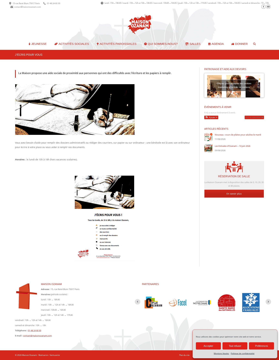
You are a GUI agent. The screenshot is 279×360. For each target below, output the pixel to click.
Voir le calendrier (253, 117)
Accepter (208, 346)
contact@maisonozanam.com (27, 6)
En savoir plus (234, 193)
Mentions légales (221, 353)
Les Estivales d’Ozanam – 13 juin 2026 (232, 146)
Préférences (261, 346)
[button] (211, 117)
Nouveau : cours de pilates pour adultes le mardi (238, 134)
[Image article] (208, 137)
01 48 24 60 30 (53, 3)
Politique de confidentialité (242, 353)
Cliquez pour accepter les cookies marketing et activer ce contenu (234, 85)
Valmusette (55, 355)
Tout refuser (235, 346)
